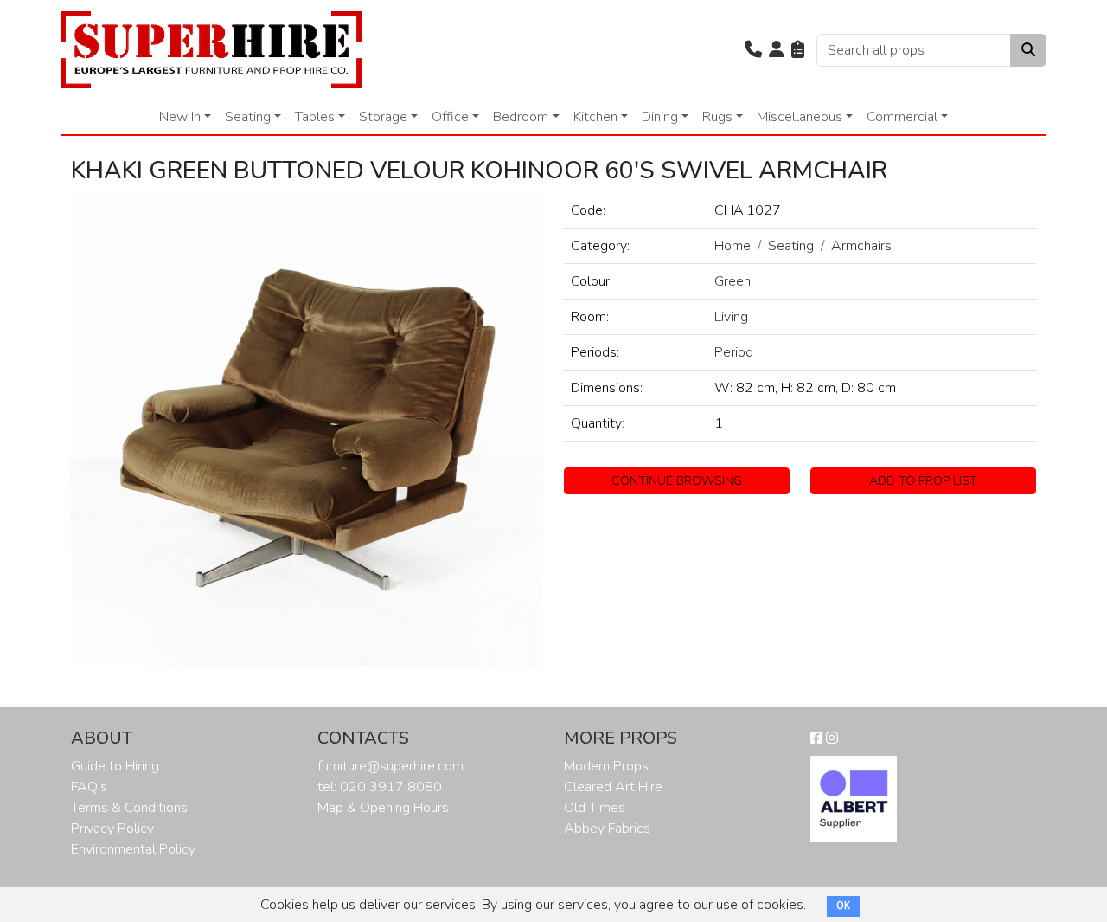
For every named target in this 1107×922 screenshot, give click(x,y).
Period (733, 352)
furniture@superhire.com (390, 766)
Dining (660, 116)
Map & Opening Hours (383, 807)
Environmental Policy (133, 849)
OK (843, 905)
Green (732, 281)
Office (450, 116)
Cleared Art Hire (613, 786)
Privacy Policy (112, 828)
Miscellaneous (799, 116)
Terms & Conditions (129, 807)
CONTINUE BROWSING (676, 481)
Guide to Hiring (115, 766)
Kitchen (595, 116)
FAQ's (89, 786)
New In (180, 116)
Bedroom (520, 116)
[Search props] (1028, 50)
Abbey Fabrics (607, 828)
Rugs (717, 116)
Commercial (902, 116)
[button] (753, 50)
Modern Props (606, 766)
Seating (248, 116)
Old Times (594, 807)
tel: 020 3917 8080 (379, 786)
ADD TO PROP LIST (923, 481)
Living (731, 316)
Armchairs (861, 245)
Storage (383, 116)
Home (732, 245)
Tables (315, 116)
